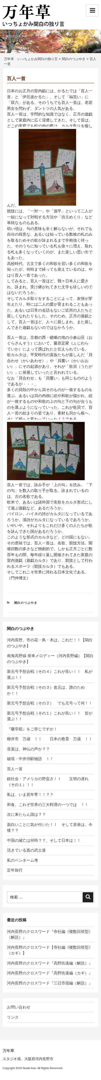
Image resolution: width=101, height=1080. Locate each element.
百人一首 (15, 769)
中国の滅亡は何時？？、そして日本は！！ (44, 840)
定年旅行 (15, 870)
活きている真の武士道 (26, 850)
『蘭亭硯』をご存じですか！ (32, 729)
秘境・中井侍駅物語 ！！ (30, 759)
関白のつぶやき (26, 602)
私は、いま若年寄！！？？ (34, 794)
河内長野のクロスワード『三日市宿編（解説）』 (49, 983)
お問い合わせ (18, 1007)
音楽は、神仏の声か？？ (32, 749)
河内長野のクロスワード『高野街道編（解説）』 (49, 963)
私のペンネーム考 (22, 860)
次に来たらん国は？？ (28, 814)
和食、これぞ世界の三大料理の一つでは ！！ (49, 804)
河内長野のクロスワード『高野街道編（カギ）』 (49, 973)
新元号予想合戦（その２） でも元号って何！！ (49, 703)
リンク (13, 1017)
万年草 (8, 1050)
